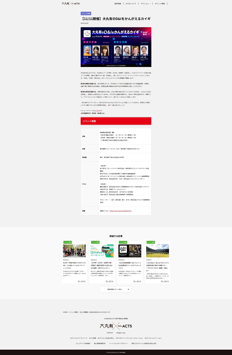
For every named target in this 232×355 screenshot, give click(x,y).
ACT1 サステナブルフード (78, 338)
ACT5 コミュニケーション (153, 338)
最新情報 (118, 3)
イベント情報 (86, 13)
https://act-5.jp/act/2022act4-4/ (120, 211)
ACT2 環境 (92, 338)
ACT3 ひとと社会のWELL (106, 338)
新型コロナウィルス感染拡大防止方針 (144, 343)
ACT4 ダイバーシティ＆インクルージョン (129, 338)
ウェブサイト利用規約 (83, 343)
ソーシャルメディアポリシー (118, 343)
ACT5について (131, 3)
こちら (97, 110)
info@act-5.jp (120, 333)
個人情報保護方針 (100, 343)
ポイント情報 (160, 3)
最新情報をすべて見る (114, 289)
